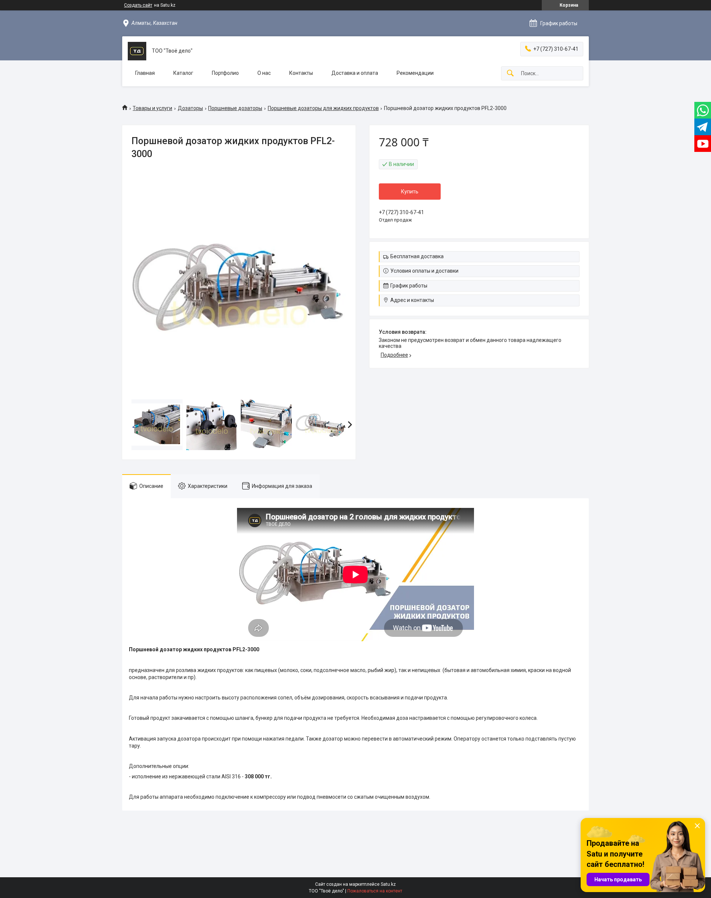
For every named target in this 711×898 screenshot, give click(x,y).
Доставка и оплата (354, 73)
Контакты (301, 73)
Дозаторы (190, 108)
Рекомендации (415, 73)
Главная (145, 73)
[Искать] (510, 73)
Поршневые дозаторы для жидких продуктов (323, 108)
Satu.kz (388, 884)
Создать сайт (138, 5)
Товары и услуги (152, 108)
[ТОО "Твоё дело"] (137, 51)
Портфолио (225, 73)
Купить (409, 191)
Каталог (183, 73)
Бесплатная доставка (417, 256)
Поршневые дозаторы (235, 108)
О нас (264, 73)
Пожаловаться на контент (374, 891)
